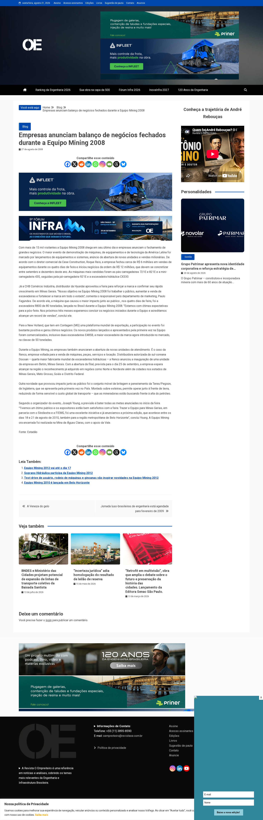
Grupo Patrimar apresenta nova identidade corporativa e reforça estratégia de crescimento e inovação (212, 266)
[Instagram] (102, 164)
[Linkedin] (88, 164)
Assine (57, 3)
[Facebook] (67, 164)
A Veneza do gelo (38, 506)
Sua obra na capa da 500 (94, 90)
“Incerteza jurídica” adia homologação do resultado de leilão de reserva (94, 575)
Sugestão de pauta (114, 3)
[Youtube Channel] (186, 768)
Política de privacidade (112, 748)
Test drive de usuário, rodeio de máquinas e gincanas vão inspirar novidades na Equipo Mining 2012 (91, 478)
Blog (25, 126)
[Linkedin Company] (179, 768)
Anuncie (141, 3)
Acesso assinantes (73, 3)
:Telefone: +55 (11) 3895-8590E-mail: (118, 731)
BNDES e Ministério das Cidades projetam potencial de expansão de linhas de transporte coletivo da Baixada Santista (42, 579)
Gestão (188, 257)
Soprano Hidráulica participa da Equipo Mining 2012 (58, 473)
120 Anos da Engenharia (193, 90)
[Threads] (116, 164)
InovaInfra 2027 (159, 90)
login (49, 620)
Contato (130, 3)
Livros (99, 3)
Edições (90, 3)
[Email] (109, 164)
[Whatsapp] (95, 164)
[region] (131, 809)
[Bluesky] (123, 164)
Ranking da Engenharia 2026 (52, 90)
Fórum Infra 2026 (129, 90)
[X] (74, 164)
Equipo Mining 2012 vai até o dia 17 (47, 468)
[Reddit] (81, 164)
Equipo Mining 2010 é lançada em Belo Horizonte (57, 482)
